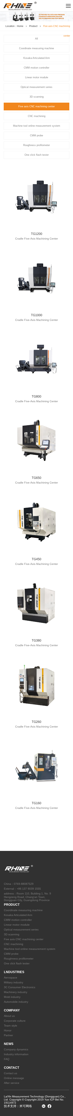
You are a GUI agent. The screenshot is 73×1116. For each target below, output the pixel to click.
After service (11, 1082)
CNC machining (13, 944)
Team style (10, 1025)
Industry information (16, 1054)
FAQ (6, 1059)
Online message (14, 1078)
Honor (7, 1030)
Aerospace (10, 977)
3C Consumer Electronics (19, 987)
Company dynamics (16, 1049)
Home (20, 26)
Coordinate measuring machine (23, 910)
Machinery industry (15, 992)
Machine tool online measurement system (29, 948)
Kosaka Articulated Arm (18, 915)
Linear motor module (17, 924)
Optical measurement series (21, 929)
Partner (8, 1035)
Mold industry (12, 996)
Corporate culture (15, 1020)
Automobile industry (16, 1001)
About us (9, 1015)
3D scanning (11, 934)
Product (33, 26)
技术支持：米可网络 (18, 1106)
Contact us (10, 1073)
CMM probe (11, 953)
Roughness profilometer (18, 958)
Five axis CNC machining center (23, 939)
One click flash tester (17, 963)
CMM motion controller (18, 919)
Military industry (13, 982)
